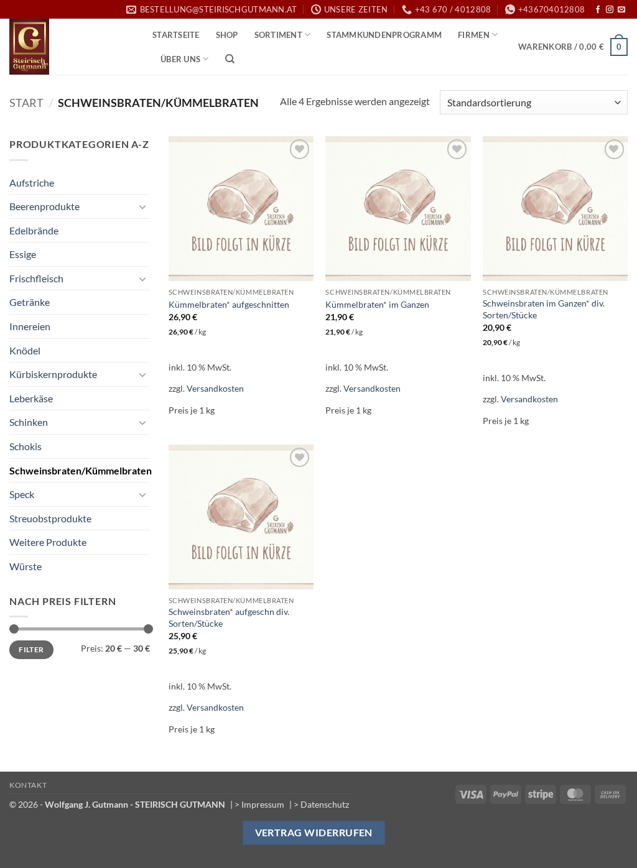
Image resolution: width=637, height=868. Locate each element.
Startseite (176, 35)
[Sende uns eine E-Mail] (621, 9)
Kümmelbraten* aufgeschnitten (229, 304)
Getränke (29, 302)
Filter (31, 649)
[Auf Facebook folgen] (598, 9)
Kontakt (28, 785)
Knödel (24, 350)
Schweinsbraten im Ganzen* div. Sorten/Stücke (544, 309)
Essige (22, 254)
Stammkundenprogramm (384, 35)
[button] (573, 47)
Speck (21, 494)
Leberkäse (31, 398)
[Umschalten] (142, 206)
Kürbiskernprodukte (53, 374)
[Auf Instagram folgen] (609, 9)
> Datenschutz (321, 804)
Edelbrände (33, 230)
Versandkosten (215, 388)
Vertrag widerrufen (314, 832)
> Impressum (259, 804)
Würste (25, 566)
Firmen (474, 35)
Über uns (180, 59)
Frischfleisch (36, 278)
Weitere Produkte (47, 542)
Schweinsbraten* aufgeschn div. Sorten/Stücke (229, 617)
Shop (227, 35)
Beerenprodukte (44, 206)
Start (26, 102)
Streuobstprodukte (50, 518)
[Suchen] (230, 59)
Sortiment (278, 35)
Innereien (29, 326)
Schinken (28, 422)
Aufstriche (31, 182)
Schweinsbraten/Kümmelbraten (80, 470)
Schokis (25, 446)
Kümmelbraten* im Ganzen (377, 304)
